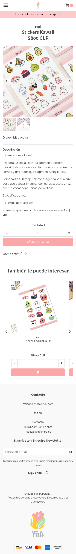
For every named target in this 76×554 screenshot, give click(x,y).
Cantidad (38, 225)
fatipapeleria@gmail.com (38, 403)
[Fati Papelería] (38, 5)
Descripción (11, 149)
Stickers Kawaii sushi (38, 341)
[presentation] (6, 81)
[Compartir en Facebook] (21, 254)
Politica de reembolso (38, 431)
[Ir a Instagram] (46, 473)
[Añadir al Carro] (38, 372)
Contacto (38, 421)
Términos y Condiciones (38, 426)
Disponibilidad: (13, 137)
